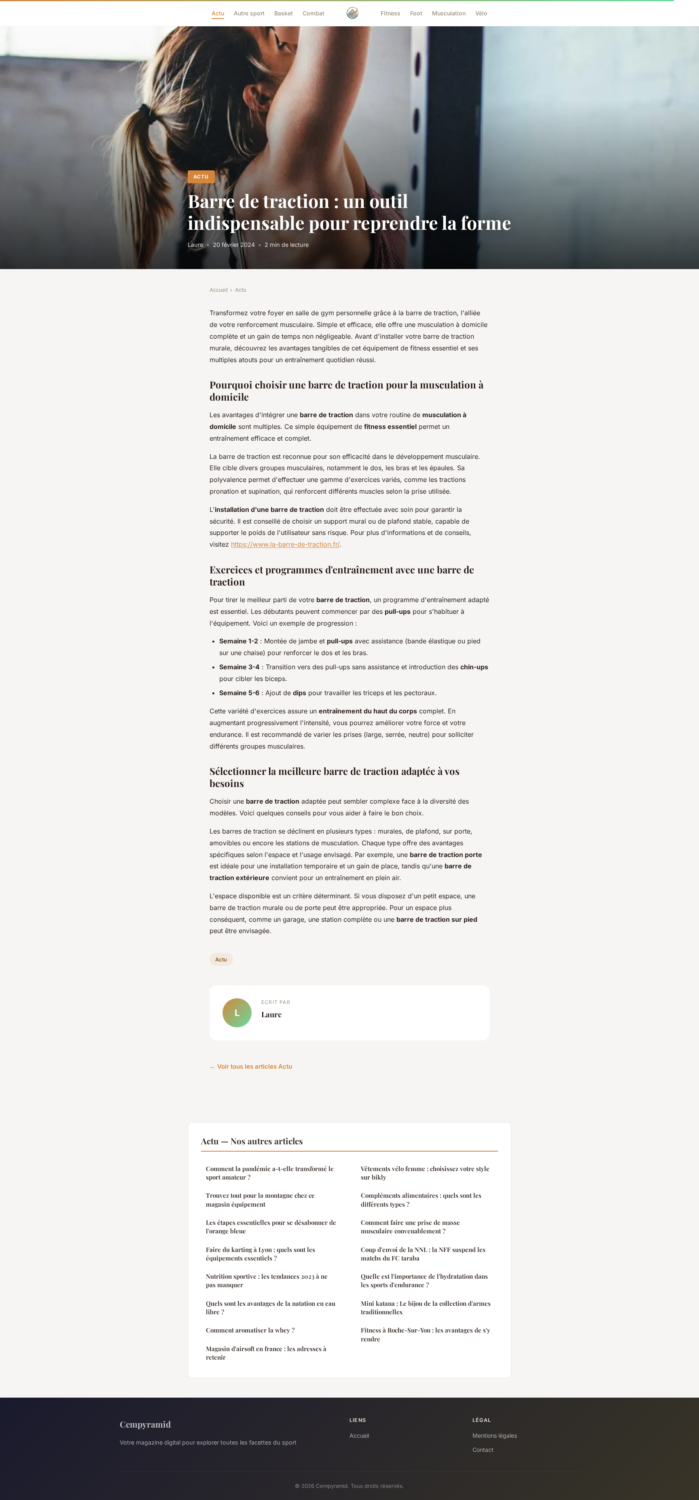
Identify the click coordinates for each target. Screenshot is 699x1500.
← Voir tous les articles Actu (251, 1066)
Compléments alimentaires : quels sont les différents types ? (421, 1199)
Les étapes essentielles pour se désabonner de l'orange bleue (271, 1226)
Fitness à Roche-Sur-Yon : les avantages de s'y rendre (425, 1334)
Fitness (390, 12)
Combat (313, 12)
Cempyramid (145, 1424)
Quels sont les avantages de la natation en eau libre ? (270, 1307)
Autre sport (249, 12)
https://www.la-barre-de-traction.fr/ (285, 544)
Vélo (481, 12)
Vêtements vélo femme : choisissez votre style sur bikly (425, 1173)
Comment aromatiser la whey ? (250, 1330)
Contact (483, 1449)
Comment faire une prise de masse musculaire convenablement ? (410, 1226)
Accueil (219, 289)
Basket (283, 12)
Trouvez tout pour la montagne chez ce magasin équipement (260, 1199)
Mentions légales (494, 1435)
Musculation (449, 12)
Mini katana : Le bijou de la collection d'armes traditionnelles (426, 1307)
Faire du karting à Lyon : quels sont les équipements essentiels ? (260, 1253)
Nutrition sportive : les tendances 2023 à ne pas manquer (267, 1280)
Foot (416, 12)
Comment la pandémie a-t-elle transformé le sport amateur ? (270, 1173)
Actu (218, 12)
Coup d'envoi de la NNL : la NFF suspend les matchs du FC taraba (423, 1253)
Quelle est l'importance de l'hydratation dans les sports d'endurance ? (424, 1280)
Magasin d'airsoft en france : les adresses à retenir (266, 1353)
